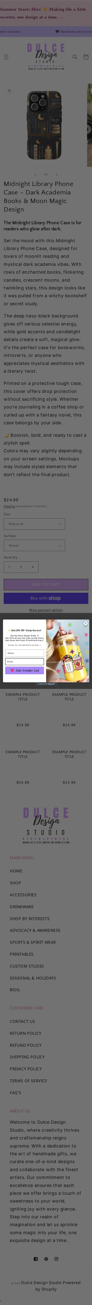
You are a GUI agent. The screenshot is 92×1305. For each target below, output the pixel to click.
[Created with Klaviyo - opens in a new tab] (46, 683)
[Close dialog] (85, 623)
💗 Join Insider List (24, 670)
